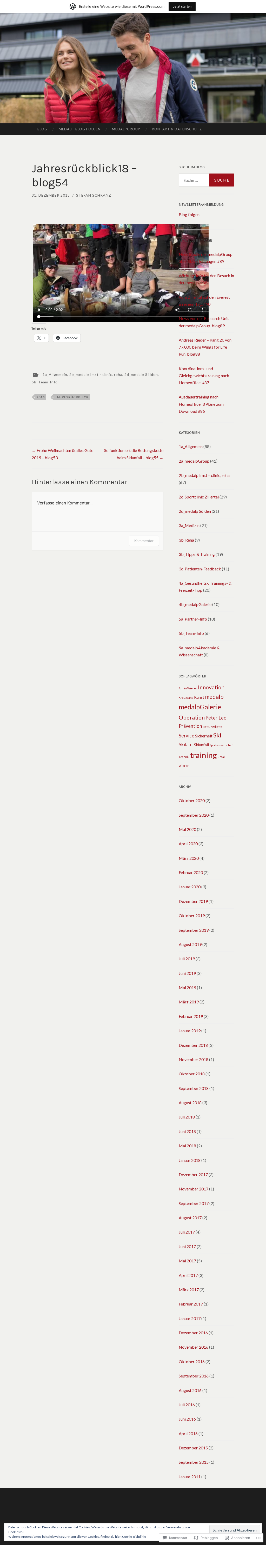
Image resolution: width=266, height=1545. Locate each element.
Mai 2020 (187, 829)
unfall (221, 756)
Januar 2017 (190, 1318)
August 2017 (190, 1217)
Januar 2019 (190, 1030)
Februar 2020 (191, 872)
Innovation (211, 687)
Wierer (184, 765)
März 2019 (189, 1001)
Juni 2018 (187, 1131)
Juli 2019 (187, 958)
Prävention (190, 726)
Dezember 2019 (193, 901)
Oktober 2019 (192, 915)
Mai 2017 (187, 1260)
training (203, 755)
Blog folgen (189, 214)
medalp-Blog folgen (80, 129)
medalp (214, 696)
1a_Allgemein (55, 374)
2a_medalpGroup (194, 460)
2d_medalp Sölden (141, 374)
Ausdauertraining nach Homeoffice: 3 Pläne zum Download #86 (201, 403)
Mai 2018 (187, 1145)
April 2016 (188, 1433)
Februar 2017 (191, 1303)
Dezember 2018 (193, 1045)
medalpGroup (126, 129)
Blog (42, 129)
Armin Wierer (188, 688)
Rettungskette (212, 726)
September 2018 (194, 1088)
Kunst (199, 697)
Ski (217, 735)
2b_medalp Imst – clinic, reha (204, 475)
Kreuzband (186, 697)
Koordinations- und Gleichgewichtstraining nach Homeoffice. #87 (204, 375)
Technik (184, 756)
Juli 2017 (187, 1231)
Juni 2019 (187, 973)
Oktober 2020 (192, 800)
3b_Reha (186, 539)
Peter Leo (216, 718)
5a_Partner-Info (193, 618)
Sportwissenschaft (222, 745)
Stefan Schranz (93, 195)
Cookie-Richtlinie (134, 1537)
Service (186, 735)
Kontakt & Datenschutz (177, 129)
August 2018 (190, 1102)
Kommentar (144, 540)
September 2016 (194, 1375)
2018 (40, 397)
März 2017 (189, 1289)
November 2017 (193, 1188)
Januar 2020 (190, 886)
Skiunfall (201, 744)
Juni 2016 (187, 1418)
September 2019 (194, 930)
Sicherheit (203, 736)
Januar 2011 (190, 1476)
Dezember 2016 (193, 1332)
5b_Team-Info (45, 382)
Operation (192, 717)
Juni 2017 (187, 1246)
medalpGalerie (200, 707)
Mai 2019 (187, 987)
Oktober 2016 (192, 1361)
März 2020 (189, 858)
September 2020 (194, 815)
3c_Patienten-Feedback (200, 568)
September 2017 (194, 1203)
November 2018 (193, 1059)
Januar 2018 (190, 1160)
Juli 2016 (187, 1404)
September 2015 (194, 1462)
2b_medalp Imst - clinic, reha (95, 374)
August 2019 (190, 944)
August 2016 (190, 1390)
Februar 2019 (191, 1016)
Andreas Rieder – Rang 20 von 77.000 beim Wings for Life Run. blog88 (205, 346)
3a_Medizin (189, 525)
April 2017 (188, 1275)
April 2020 (188, 843)
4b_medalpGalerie (195, 604)
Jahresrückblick (72, 397)
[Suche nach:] (207, 180)
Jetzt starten (182, 6)
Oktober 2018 (192, 1073)
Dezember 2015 (193, 1447)
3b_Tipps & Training (197, 554)
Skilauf (186, 744)
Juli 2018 (187, 1116)
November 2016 (193, 1346)
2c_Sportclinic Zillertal (199, 496)
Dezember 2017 (193, 1174)
